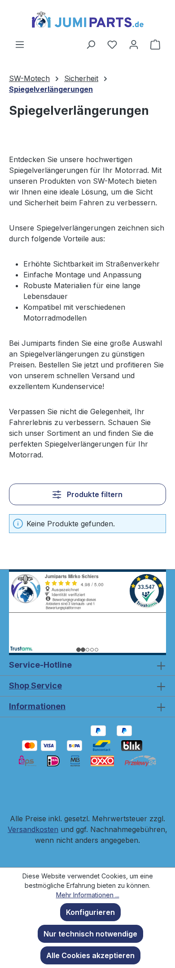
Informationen (37, 706)
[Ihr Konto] (133, 44)
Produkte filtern (93, 494)
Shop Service (35, 685)
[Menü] (20, 44)
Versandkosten (33, 829)
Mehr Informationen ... (87, 895)
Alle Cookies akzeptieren (90, 955)
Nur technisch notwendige (90, 933)
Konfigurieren (90, 912)
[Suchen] (90, 44)
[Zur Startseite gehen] (87, 19)
